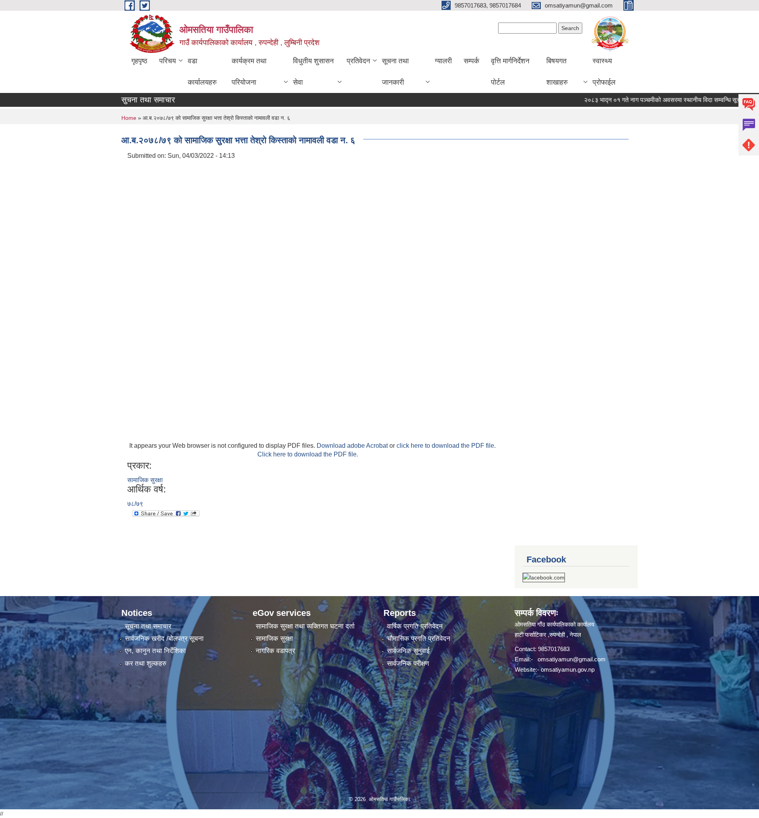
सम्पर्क (471, 61)
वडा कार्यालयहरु (202, 71)
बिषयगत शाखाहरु (557, 71)
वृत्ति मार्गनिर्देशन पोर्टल (510, 71)
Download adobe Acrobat (353, 445)
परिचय (167, 61)
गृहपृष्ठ (139, 61)
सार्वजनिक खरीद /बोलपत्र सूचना (164, 638)
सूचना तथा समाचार (148, 626)
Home (128, 118)
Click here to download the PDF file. (307, 454)
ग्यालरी (443, 61)
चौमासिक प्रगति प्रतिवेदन (418, 638)
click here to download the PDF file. (446, 445)
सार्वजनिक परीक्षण (408, 663)
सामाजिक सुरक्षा (145, 480)
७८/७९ (135, 503)
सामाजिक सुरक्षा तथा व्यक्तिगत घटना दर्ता (305, 626)
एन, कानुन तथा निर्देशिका (155, 651)
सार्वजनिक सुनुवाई (408, 651)
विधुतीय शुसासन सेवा (313, 71)
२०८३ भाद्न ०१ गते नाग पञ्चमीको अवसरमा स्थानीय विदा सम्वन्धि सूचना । (648, 100)
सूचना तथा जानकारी (395, 71)
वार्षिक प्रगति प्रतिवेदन (415, 626)
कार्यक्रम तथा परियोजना (249, 71)
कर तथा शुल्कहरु (145, 663)
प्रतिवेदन (358, 61)
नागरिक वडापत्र (275, 651)
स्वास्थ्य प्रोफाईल (604, 71)
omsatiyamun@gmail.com (572, 659)
